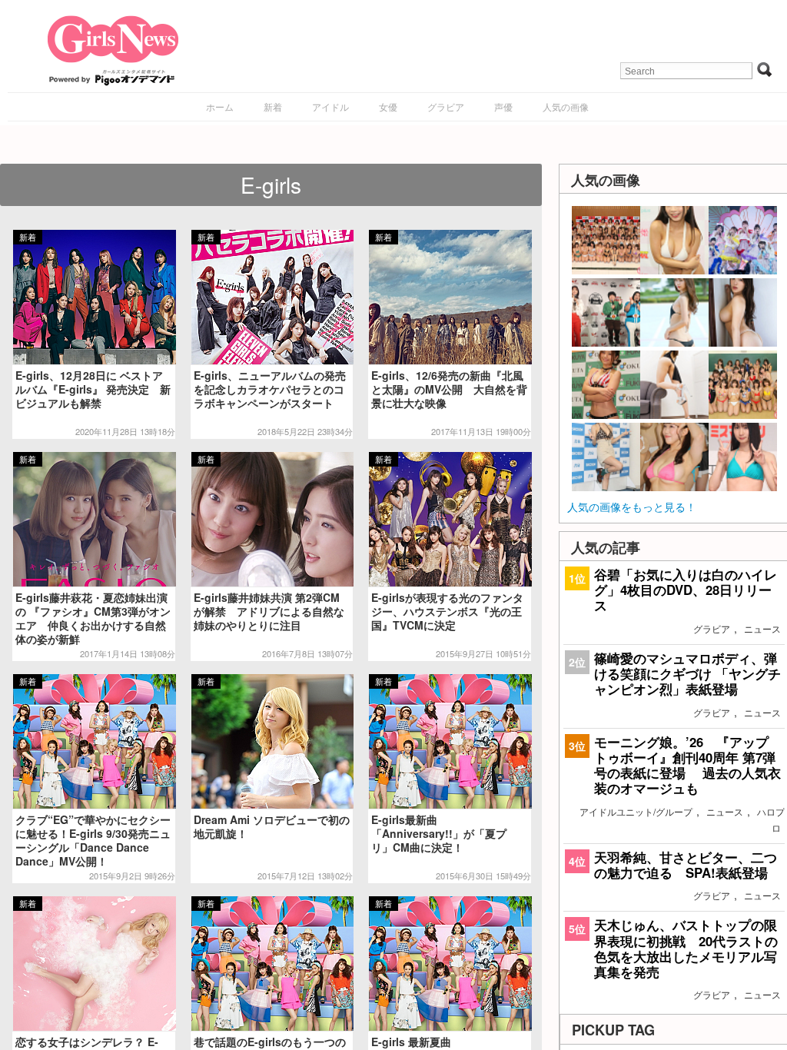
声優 (503, 106)
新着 (273, 106)
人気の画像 (566, 106)
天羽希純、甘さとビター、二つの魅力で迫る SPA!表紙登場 (685, 865)
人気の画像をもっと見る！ (631, 506)
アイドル (330, 106)
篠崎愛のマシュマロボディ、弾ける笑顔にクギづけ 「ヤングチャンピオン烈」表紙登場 (687, 673)
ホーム (220, 106)
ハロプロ (771, 819)
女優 (388, 106)
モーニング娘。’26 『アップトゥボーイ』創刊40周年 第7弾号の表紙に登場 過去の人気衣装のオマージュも (687, 765)
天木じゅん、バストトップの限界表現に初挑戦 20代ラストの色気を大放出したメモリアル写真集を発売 (686, 948)
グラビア (445, 106)
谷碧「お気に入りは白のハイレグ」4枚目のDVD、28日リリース (685, 589)
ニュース (762, 628)
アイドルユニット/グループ (635, 811)
